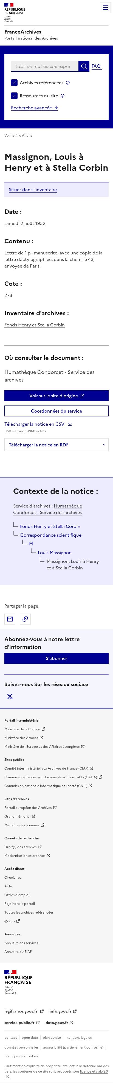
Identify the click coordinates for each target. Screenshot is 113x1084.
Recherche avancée (31, 107)
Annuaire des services (21, 943)
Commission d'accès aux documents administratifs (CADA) (50, 777)
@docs (9, 921)
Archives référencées (41, 82)
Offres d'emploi (16, 895)
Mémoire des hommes (21, 825)
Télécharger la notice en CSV (35, 424)
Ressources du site (39, 95)
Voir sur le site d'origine (53, 395)
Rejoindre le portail (19, 903)
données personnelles (21, 1047)
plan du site (52, 1037)
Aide (8, 886)
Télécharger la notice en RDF (39, 445)
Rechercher (83, 66)
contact (10, 1037)
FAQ (96, 66)
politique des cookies (21, 1056)
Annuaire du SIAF (18, 951)
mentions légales (79, 1037)
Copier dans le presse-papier (25, 619)
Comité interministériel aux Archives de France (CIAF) (46, 768)
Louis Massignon (55, 552)
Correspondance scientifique (50, 535)
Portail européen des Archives (28, 807)
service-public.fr (19, 1023)
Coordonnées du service (56, 411)
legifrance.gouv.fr (21, 1011)
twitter (9, 696)
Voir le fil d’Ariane (18, 135)
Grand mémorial (17, 816)
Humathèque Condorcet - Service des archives (47, 509)
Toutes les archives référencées (28, 912)
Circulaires (12, 877)
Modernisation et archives (24, 855)
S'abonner (56, 658)
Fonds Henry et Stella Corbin (34, 325)
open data (30, 1037)
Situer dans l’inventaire (33, 189)
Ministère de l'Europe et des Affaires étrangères (42, 746)
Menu (105, 7)
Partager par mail (9, 619)
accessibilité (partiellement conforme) (73, 1047)
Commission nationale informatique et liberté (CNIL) (45, 785)
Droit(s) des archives (20, 847)
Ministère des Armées (21, 737)
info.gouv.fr (61, 1011)
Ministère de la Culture (22, 729)
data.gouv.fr (57, 1023)
